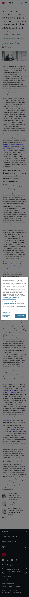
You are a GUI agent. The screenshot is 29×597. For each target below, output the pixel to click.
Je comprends (20, 315)
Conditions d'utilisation (8, 303)
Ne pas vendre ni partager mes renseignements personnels (6, 314)
